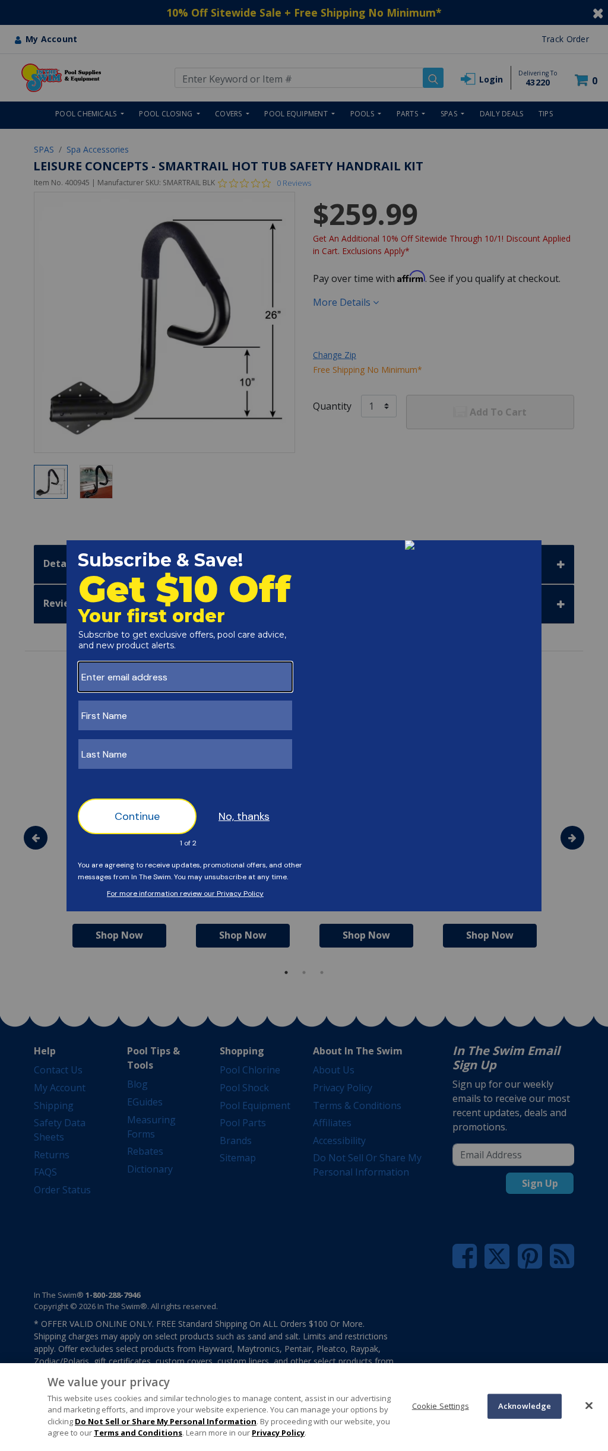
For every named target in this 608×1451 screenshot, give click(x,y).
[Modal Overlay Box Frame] (304, 725)
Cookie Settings (440, 1406)
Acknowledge (524, 1406)
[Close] (589, 1405)
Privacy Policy (278, 1432)
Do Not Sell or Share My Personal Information (165, 1421)
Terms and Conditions (138, 1432)
